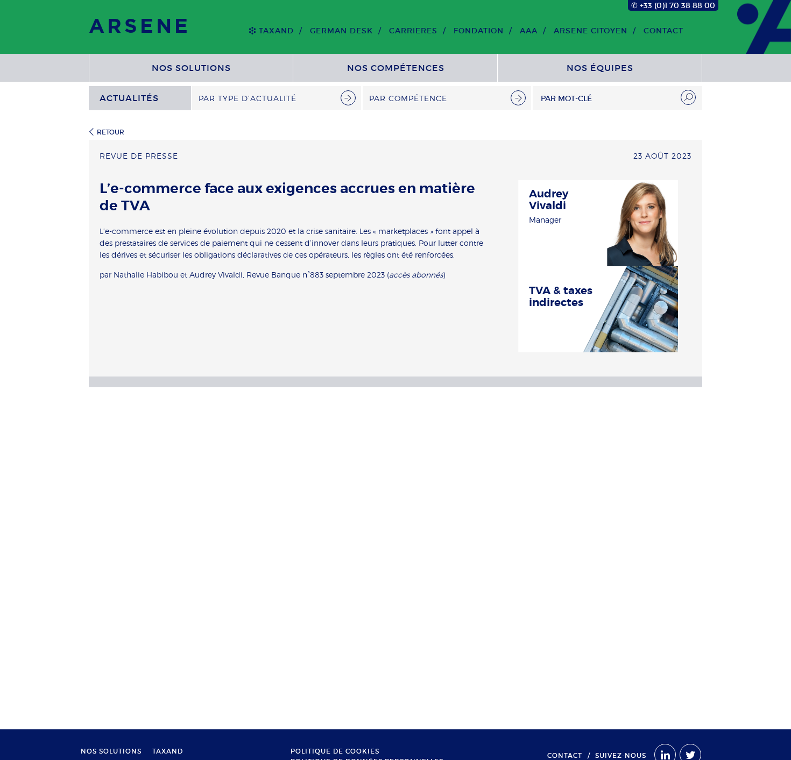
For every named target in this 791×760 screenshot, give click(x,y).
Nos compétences (395, 67)
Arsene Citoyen (590, 30)
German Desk (341, 30)
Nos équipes (600, 67)
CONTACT (663, 30)
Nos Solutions (191, 67)
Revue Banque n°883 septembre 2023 (315, 274)
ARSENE (139, 27)
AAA (529, 30)
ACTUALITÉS (129, 98)
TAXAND (276, 30)
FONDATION (479, 30)
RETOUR (110, 132)
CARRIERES (413, 30)
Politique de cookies (335, 751)
